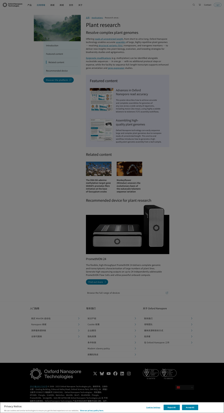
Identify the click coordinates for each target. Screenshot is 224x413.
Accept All (190, 407)
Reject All (172, 407)
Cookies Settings (153, 407)
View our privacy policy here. (92, 410)
